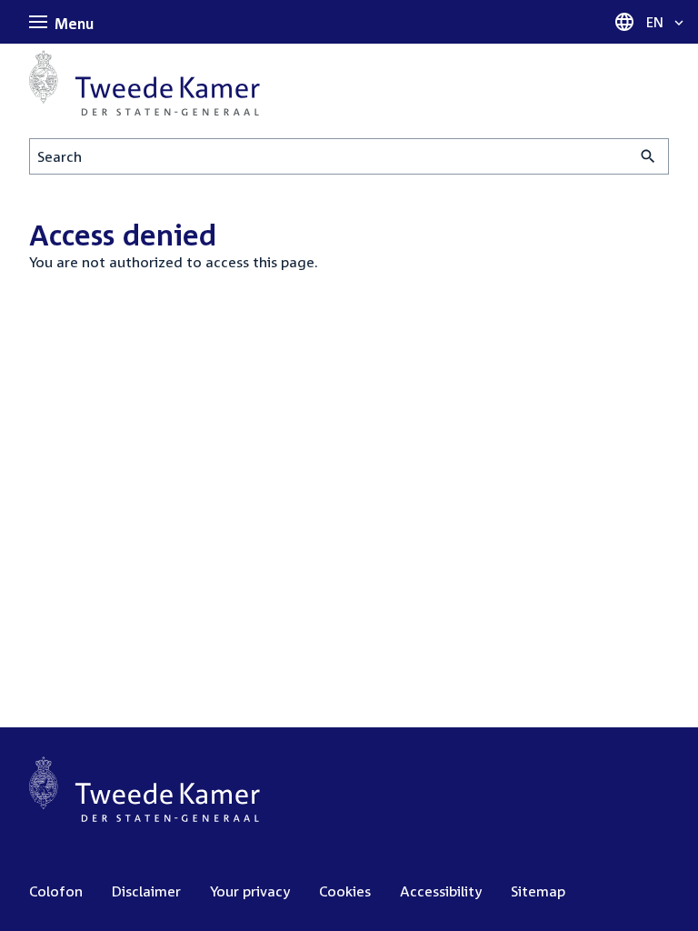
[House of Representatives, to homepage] (144, 82)
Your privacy (250, 891)
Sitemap (538, 891)
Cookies (345, 891)
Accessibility (441, 891)
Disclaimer (146, 891)
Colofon (56, 891)
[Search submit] (648, 156)
